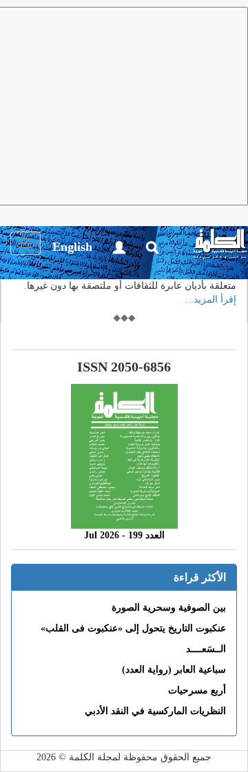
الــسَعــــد (206, 649)
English (72, 247)
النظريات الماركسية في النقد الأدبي (155, 711)
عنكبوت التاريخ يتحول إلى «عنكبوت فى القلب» (133, 628)
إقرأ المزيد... (210, 299)
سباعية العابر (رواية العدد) (174, 669)
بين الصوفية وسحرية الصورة (169, 607)
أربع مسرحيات (197, 690)
